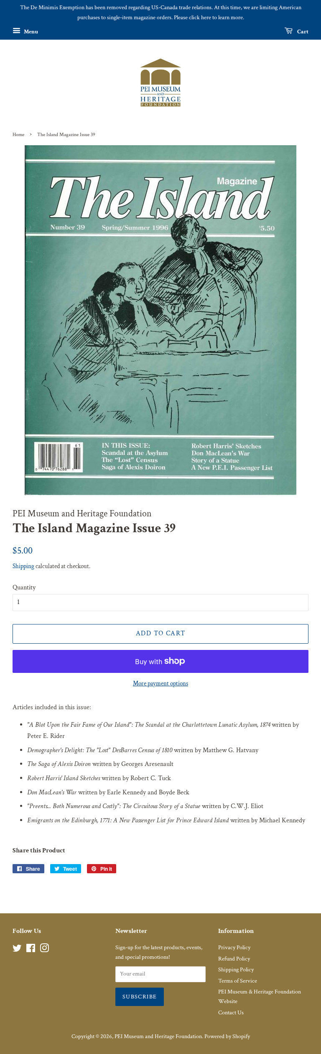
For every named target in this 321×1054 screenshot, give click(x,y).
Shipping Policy (236, 969)
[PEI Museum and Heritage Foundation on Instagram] (44, 950)
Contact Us (231, 1012)
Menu (30, 31)
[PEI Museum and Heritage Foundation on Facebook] (31, 950)
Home (18, 134)
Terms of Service (237, 981)
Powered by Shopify (227, 1036)
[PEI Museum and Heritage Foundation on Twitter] (17, 950)
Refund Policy (234, 959)
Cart (302, 31)
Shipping (23, 566)
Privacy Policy (234, 947)
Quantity (24, 587)
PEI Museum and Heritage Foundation (158, 1036)
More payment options (160, 684)
